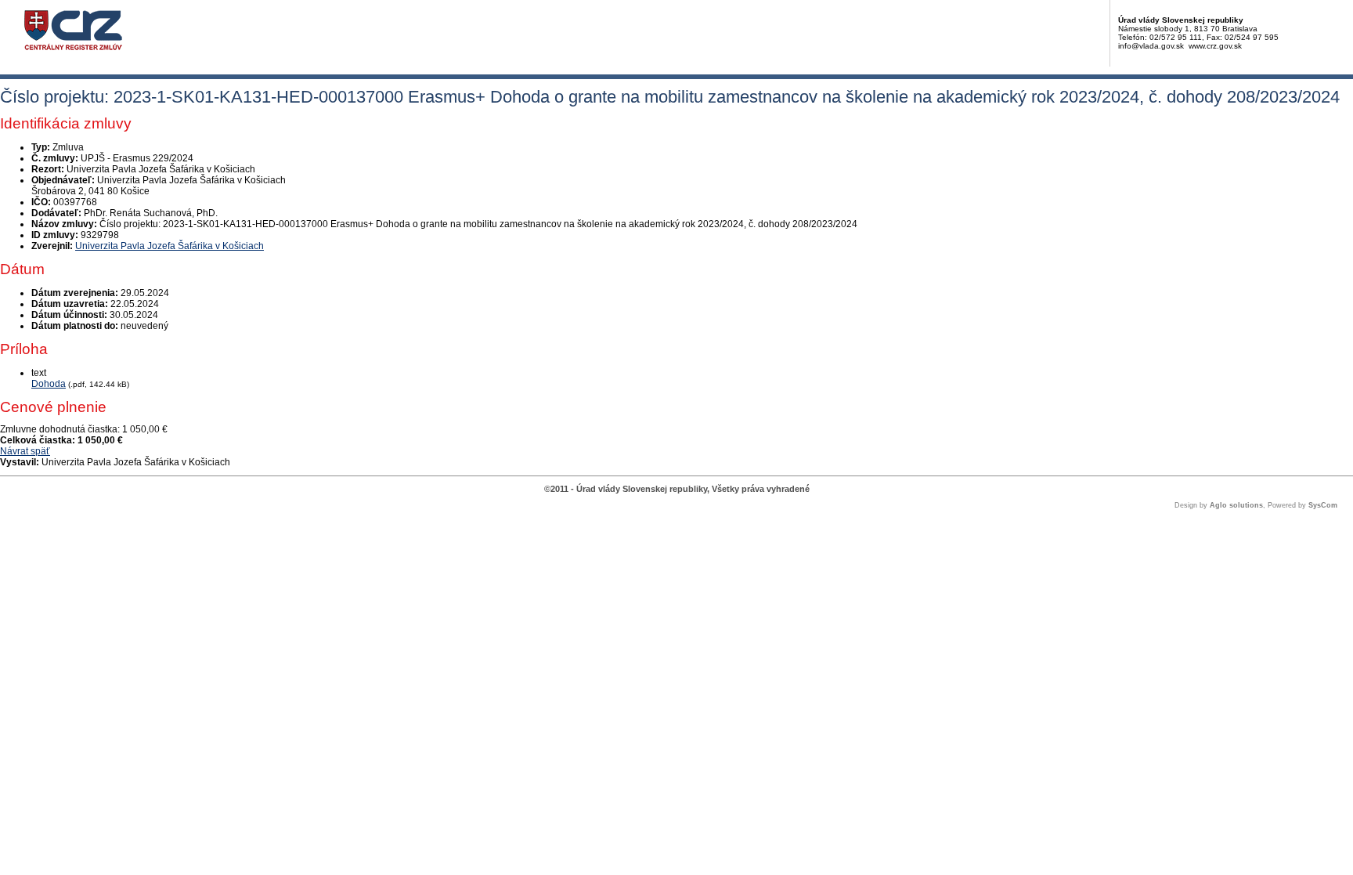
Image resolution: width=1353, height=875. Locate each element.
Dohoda (48, 383)
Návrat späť (25, 451)
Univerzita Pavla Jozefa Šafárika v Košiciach (169, 245)
